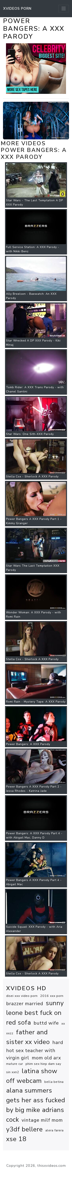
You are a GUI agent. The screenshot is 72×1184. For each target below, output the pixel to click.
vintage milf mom (42, 1120)
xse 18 (16, 1139)
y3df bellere (24, 1129)
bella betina (54, 1082)
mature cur (14, 1064)
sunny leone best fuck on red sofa (35, 1013)
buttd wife (46, 1023)
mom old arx (46, 1058)
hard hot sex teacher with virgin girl (34, 1050)
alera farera (54, 1130)
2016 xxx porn (51, 996)
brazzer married (24, 1003)
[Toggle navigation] (63, 8)
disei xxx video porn (22, 996)
